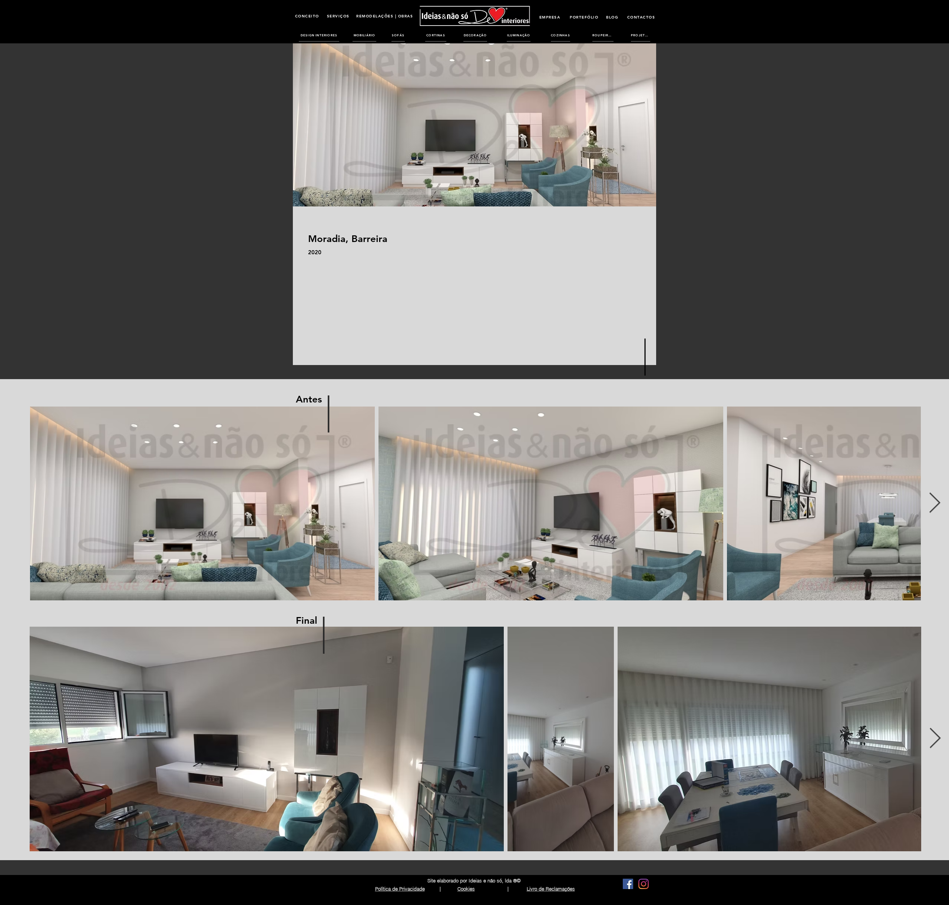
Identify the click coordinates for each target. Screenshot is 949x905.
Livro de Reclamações (551, 889)
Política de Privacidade (400, 889)
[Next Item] (934, 503)
